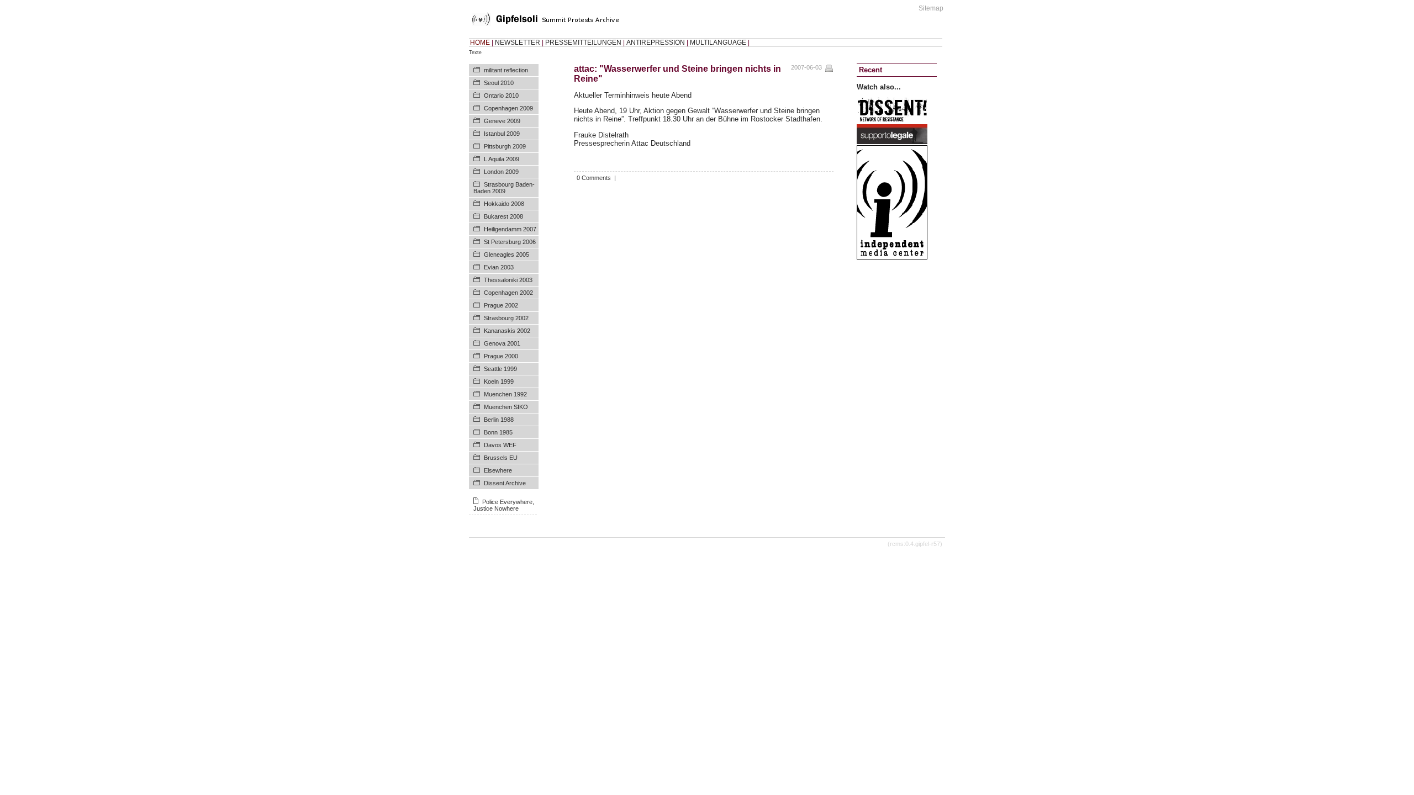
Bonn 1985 (498, 432)
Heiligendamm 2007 (510, 229)
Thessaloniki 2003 (508, 280)
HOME (480, 42)
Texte (475, 52)
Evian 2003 (499, 267)
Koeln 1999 (499, 381)
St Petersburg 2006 (510, 242)
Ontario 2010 (501, 95)
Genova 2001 (502, 343)
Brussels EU (501, 457)
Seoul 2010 (499, 83)
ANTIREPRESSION (655, 42)
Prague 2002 (501, 305)
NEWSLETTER (517, 42)
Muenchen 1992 (505, 394)
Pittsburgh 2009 (505, 146)
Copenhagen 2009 (508, 108)
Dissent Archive (505, 483)
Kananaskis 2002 (507, 330)
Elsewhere (498, 470)
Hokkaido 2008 (504, 203)
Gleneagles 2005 (506, 254)
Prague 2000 (501, 356)
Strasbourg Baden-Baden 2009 (504, 187)
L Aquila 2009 (501, 159)
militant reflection (506, 70)
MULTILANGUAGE (718, 42)
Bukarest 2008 (503, 216)
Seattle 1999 (500, 368)
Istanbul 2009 (502, 133)
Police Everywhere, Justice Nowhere (503, 505)
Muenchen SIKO (506, 407)
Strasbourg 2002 (506, 318)
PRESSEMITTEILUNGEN (583, 42)
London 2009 (501, 171)
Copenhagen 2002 (508, 292)
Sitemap (931, 8)
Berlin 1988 (499, 419)
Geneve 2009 (502, 121)
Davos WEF (500, 445)
